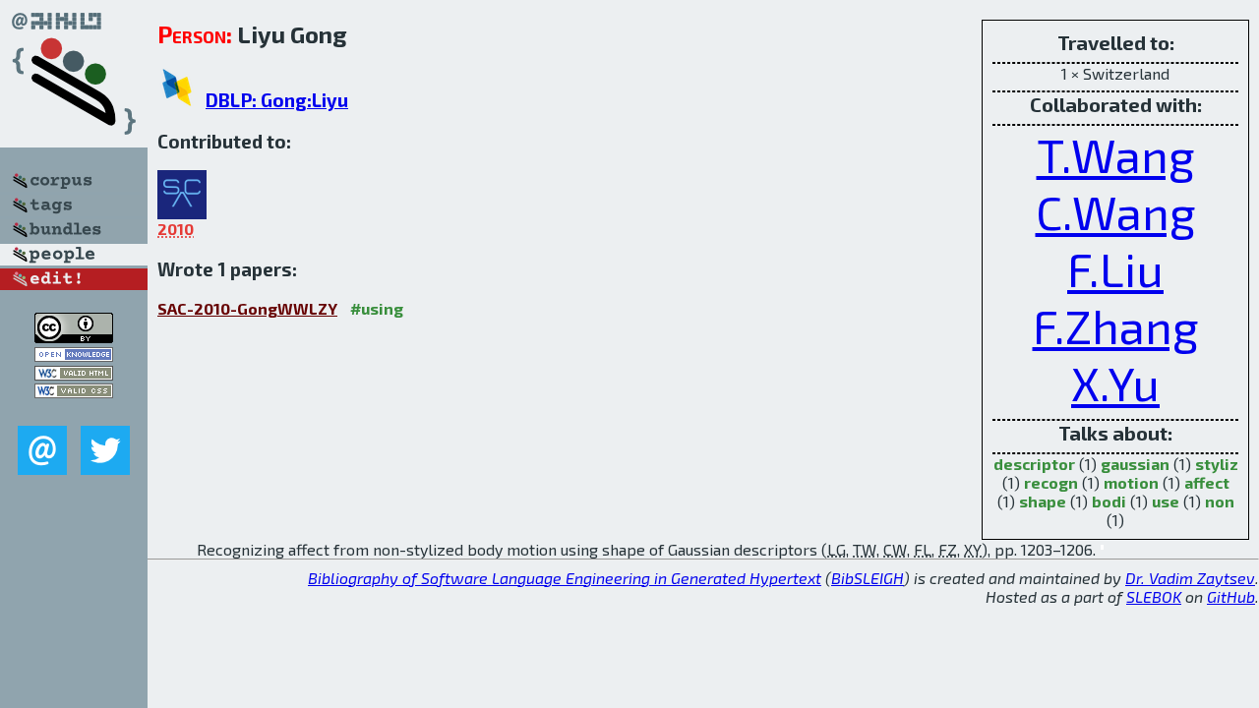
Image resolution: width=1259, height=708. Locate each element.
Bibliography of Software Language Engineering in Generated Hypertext (564, 577)
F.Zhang (1116, 325)
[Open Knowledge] (73, 355)
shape (1042, 501)
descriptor (1034, 463)
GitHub (1231, 596)
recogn (1051, 482)
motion (1131, 482)
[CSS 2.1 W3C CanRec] (73, 411)
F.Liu (1115, 268)
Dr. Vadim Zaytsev (1190, 577)
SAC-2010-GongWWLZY (247, 308)
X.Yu (1115, 382)
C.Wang (1116, 211)
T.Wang (1116, 154)
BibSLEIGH (867, 577)
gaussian (1135, 463)
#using (376, 308)
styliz (1216, 463)
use (1165, 501)
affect (1206, 482)
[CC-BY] (73, 336)
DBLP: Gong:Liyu (277, 99)
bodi (1109, 501)
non (1219, 501)
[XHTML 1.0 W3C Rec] (73, 374)
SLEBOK (1153, 596)
